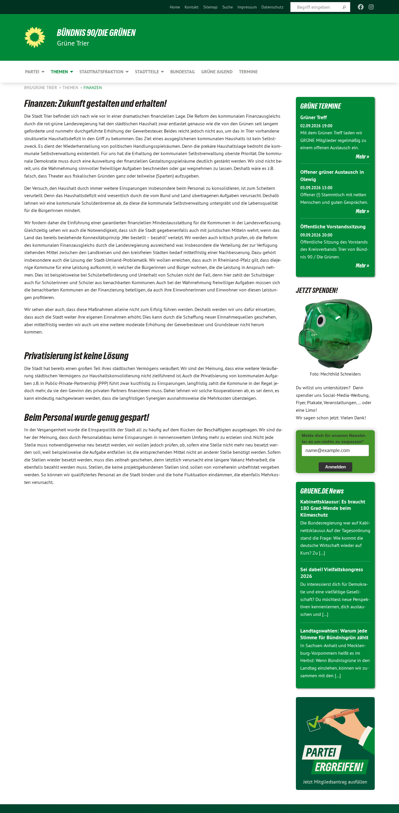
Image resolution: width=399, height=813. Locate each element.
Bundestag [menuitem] (182, 72)
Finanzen (93, 87)
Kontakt (192, 7)
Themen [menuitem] (59, 72)
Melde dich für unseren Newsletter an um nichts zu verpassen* (334, 438)
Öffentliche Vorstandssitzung (333, 226)
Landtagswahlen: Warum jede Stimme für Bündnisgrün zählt (334, 634)
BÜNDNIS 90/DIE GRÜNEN (96, 32)
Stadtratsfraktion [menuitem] (101, 72)
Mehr (361, 156)
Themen (71, 87)
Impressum (247, 7)
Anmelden (335, 466)
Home (175, 7)
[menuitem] (175, 7)
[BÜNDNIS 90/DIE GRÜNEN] (34, 37)
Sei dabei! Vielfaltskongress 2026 (331, 572)
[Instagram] (371, 7)
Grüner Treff (313, 117)
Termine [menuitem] (248, 72)
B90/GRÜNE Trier (41, 87)
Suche (227, 7)
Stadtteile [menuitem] (147, 72)
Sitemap (210, 7)
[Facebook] (360, 7)
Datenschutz (272, 7)
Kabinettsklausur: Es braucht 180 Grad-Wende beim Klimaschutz (332, 508)
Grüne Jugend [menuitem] (217, 72)
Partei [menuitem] (32, 72)
